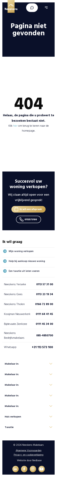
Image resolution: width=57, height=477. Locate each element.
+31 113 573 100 (42, 347)
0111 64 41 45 (44, 314)
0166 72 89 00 (44, 304)
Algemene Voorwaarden (28, 450)
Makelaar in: (12, 364)
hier (15, 125)
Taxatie (9, 427)
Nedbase (37, 460)
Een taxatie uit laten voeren (24, 271)
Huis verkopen (13, 417)
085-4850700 (44, 335)
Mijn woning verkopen (21, 251)
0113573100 (31, 219)
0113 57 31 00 (44, 284)
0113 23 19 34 (44, 294)
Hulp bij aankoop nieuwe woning (27, 261)
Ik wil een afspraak (31, 209)
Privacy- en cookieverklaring (28, 455)
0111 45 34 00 (44, 324)
